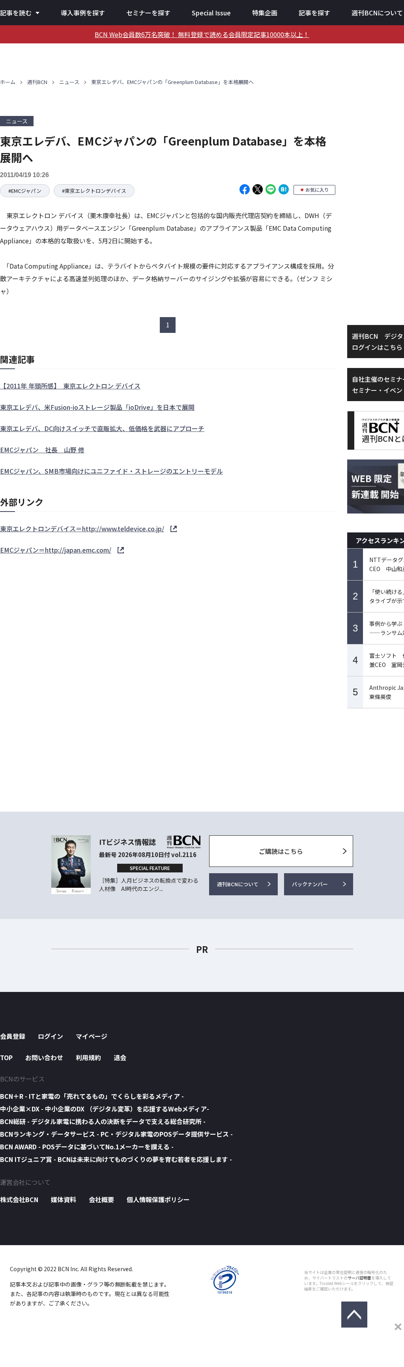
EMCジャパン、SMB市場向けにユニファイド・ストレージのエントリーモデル (111, 471)
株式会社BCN (19, 1199)
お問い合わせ (44, 1057)
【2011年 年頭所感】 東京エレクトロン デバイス (70, 385)
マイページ (91, 1036)
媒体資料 (63, 1199)
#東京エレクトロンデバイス (94, 190)
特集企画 (264, 12)
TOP (6, 1057)
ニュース (69, 82)
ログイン (50, 1036)
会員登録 (12, 1036)
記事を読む (16, 12)
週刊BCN (37, 82)
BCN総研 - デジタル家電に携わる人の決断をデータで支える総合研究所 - (103, 1121)
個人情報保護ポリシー (158, 1199)
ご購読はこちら (281, 851)
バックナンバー (310, 884)
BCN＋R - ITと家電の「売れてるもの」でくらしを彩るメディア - (92, 1096)
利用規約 (88, 1057)
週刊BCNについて (377, 12)
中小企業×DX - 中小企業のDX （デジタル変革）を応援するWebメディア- (104, 1108)
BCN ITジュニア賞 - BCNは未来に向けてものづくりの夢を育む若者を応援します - (116, 1159)
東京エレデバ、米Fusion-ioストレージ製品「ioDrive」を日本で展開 (97, 407)
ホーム (7, 82)
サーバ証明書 (359, 1278)
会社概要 (101, 1199)
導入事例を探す (83, 12)
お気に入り (317, 189)
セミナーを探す (148, 12)
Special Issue (211, 12)
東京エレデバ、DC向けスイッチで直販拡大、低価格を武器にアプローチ (102, 428)
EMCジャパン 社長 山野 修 (42, 449)
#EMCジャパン (24, 190)
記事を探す (314, 12)
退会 (120, 1057)
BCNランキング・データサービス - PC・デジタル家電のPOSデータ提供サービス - (116, 1134)
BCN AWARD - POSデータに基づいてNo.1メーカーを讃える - (87, 1146)
